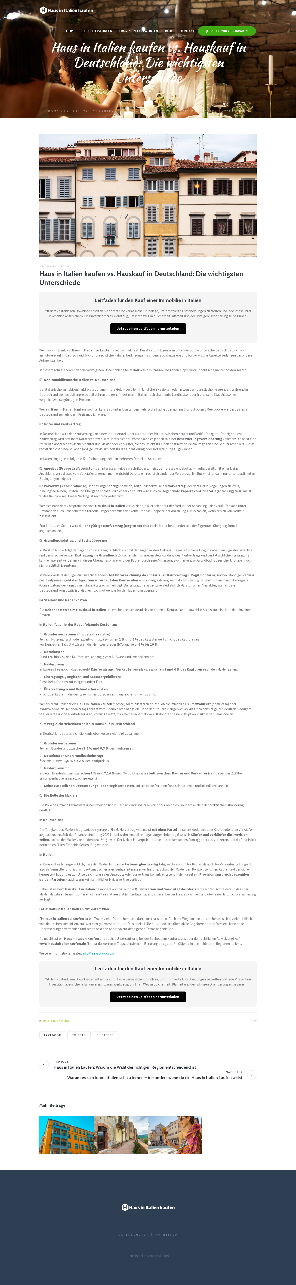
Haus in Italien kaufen (56, 1020)
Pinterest (105, 1035)
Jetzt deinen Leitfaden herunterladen (148, 328)
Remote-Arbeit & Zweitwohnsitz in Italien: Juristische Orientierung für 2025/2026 (66, 1140)
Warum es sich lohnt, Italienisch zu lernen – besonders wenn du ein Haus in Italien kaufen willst (154, 1077)
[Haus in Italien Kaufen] (148, 1207)
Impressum (167, 1234)
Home (53, 111)
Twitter (79, 1035)
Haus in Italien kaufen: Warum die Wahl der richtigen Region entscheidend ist (125, 1067)
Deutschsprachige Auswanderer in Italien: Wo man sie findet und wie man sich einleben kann (120, 1140)
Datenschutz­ (132, 1234)
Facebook (52, 1035)
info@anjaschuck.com (98, 953)
